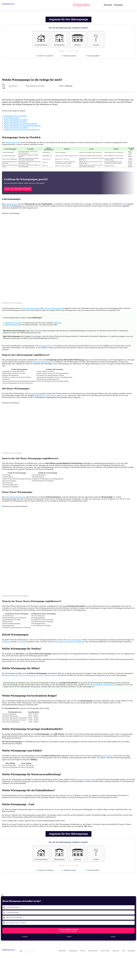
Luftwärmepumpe (11, 204)
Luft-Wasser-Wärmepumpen (52, 308)
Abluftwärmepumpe (45, 346)
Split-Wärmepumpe (11, 325)
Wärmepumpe (68, 86)
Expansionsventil (107, 756)
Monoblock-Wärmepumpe (14, 323)
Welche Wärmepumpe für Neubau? (16, 120)
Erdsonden (64, 395)
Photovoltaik (22, 642)
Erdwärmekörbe (51, 395)
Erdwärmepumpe (34, 393)
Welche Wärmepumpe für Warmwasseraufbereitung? (22, 129)
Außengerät (57, 323)
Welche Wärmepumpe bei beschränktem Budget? (20, 124)
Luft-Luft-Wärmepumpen (31, 308)
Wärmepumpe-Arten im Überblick (15, 116)
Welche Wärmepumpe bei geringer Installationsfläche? (22, 126)
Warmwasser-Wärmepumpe (85, 779)
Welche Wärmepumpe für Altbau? (15, 122)
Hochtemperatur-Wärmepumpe (103, 685)
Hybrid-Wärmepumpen (11, 118)
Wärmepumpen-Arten (12, 142)
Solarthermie (6, 642)
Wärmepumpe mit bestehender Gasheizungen (69, 642)
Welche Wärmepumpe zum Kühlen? (16, 128)
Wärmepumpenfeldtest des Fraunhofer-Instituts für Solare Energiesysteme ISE (30, 675)
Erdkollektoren (40, 395)
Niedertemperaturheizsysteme (43, 362)
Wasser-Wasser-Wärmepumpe (15, 497)
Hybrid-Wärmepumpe (74, 640)
